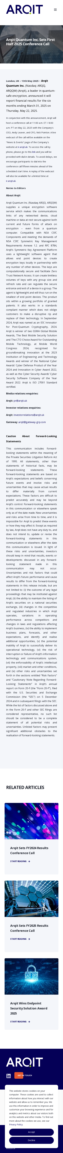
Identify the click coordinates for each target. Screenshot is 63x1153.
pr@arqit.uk (20, 400)
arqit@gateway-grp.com (32, 422)
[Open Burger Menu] (55, 9)
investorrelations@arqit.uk (29, 415)
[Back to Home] (24, 12)
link (33, 151)
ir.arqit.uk (23, 146)
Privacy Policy (16, 1124)
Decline (31, 1140)
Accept (31, 1132)
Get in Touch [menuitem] (20, 1075)
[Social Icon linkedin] (8, 1076)
